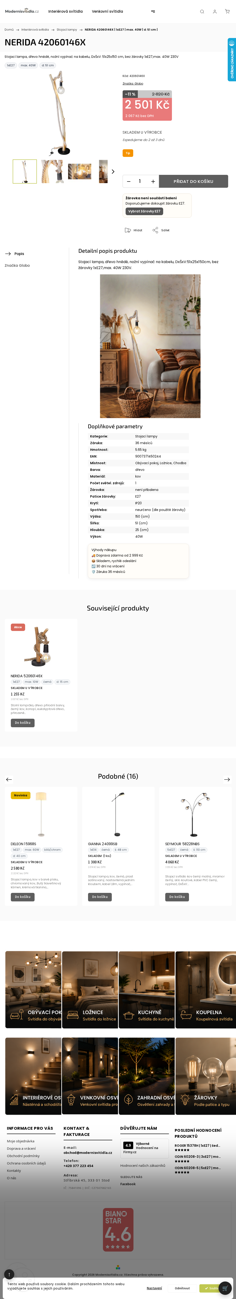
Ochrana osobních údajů (26, 1163)
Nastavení (154, 1288)
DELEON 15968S (23, 844)
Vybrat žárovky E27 (144, 211)
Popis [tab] (19, 253)
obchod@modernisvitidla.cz (88, 1152)
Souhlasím (216, 1288)
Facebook (128, 1184)
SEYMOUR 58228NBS (182, 844)
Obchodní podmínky (23, 1155)
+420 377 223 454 (78, 1165)
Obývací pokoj (146, 463)
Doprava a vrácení (21, 1148)
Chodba (179, 463)
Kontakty (14, 1170)
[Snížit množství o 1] (128, 181)
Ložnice (166, 463)
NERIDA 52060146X (27, 676)
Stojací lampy (146, 436)
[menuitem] (65, 11)
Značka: (133, 83)
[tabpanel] (41, 675)
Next (228, 779)
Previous (9, 779)
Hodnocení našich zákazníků (142, 1165)
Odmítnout (182, 1288)
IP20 (138, 503)
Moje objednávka (20, 1141)
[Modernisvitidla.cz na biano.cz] (118, 1230)
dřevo (140, 469)
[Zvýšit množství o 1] (153, 181)
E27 (138, 496)
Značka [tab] (17, 265)
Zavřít (219, 246)
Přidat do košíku (193, 181)
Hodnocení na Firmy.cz (140, 1150)
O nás (11, 1178)
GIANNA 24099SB (102, 844)
